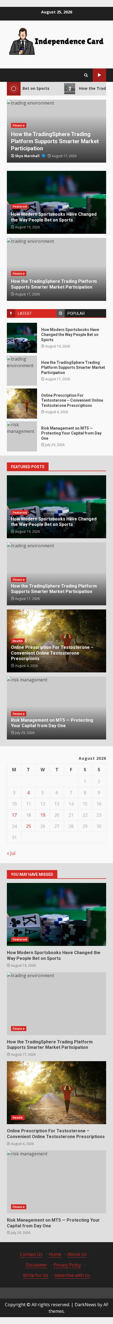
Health (18, 641)
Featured (20, 206)
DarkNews (85, 1305)
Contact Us (31, 1254)
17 (14, 815)
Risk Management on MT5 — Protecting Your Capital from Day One (22, 436)
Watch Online (99, 75)
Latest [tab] (25, 313)
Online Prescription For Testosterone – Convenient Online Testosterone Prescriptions (22, 403)
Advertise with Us (72, 1275)
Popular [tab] (76, 313)
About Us (77, 1254)
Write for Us (35, 1275)
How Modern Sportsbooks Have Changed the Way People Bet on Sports (22, 338)
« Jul (11, 853)
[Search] (86, 75)
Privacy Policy (67, 1265)
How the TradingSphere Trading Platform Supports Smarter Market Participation (55, 141)
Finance (19, 125)
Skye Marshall (27, 156)
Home (55, 1254)
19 (42, 815)
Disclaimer (36, 1265)
